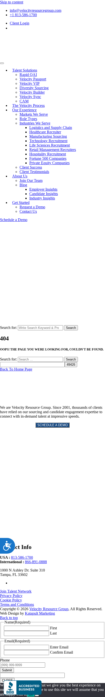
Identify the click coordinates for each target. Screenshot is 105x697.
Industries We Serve (35, 123)
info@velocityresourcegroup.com (35, 10)
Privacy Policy (11, 596)
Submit (7, 670)
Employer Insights (43, 189)
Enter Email (59, 647)
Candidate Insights (43, 194)
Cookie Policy (11, 600)
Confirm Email (61, 652)
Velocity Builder (32, 92)
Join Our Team (31, 180)
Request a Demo (32, 207)
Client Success (31, 167)
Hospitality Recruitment (47, 154)
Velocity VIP (30, 83)
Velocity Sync (30, 97)
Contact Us (28, 211)
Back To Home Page (16, 369)
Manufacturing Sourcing (48, 136)
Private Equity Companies (49, 163)
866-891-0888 (36, 562)
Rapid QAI (28, 75)
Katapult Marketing (40, 613)
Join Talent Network (16, 591)
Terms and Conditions (17, 604)
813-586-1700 (22, 557)
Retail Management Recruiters (52, 150)
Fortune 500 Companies (47, 158)
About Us (19, 176)
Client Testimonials (34, 172)
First (53, 628)
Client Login (19, 23)
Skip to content (11, 2)
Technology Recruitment (48, 141)
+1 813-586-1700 (23, 15)
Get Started (21, 202)
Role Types (28, 119)
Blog (23, 185)
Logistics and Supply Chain (50, 127)
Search (71, 328)
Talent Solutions (24, 70)
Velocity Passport (33, 79)
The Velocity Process (28, 105)
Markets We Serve (34, 114)
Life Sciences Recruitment (49, 145)
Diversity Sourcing (34, 88)
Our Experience (24, 110)
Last (53, 633)
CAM (24, 101)
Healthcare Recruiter (45, 132)
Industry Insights (42, 198)
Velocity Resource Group (48, 609)
